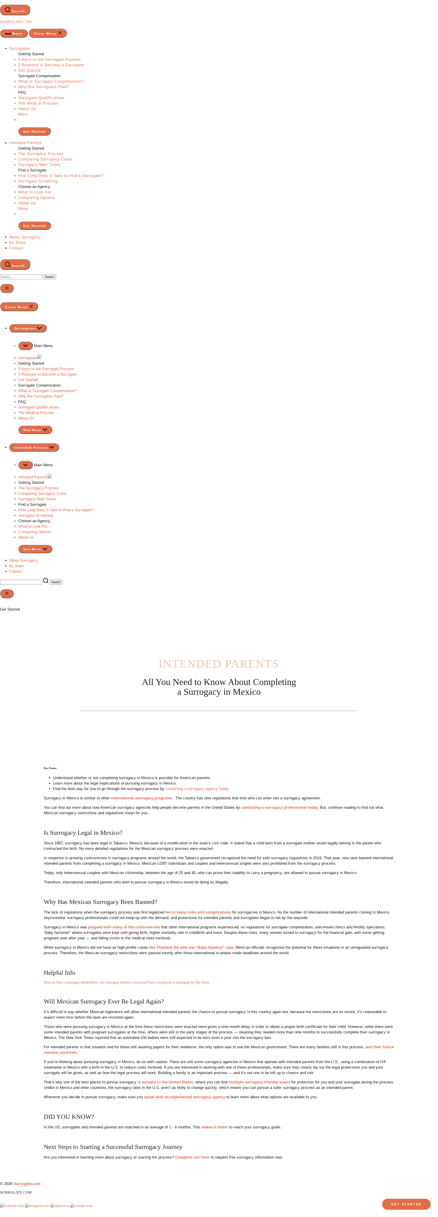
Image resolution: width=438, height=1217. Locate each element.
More (23, 114)
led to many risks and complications (198, 912)
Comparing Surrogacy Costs (45, 159)
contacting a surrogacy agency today (196, 789)
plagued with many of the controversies (124, 927)
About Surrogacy (25, 237)
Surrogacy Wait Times (39, 165)
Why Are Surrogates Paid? (43, 87)
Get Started (29, 70)
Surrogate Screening (37, 181)
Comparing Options (36, 197)
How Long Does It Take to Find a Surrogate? (60, 176)
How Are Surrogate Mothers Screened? (119, 982)
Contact (16, 248)
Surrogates (19, 48)
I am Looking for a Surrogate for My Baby (178, 982)
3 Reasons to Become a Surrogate (51, 65)
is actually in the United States (165, 1082)
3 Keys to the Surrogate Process (49, 59)
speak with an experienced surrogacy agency (184, 1097)
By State (17, 242)
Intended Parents (25, 143)
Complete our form (192, 1157)
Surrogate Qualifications (41, 98)
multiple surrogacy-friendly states (259, 1082)
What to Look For (34, 192)
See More (33, 430)
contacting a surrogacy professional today (279, 807)
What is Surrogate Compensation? (51, 81)
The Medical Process (38, 103)
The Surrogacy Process (40, 154)
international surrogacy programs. (142, 798)
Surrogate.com (15, 22)
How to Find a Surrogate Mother (67, 982)
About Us (27, 109)
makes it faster (214, 1127)
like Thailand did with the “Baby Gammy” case (191, 947)
